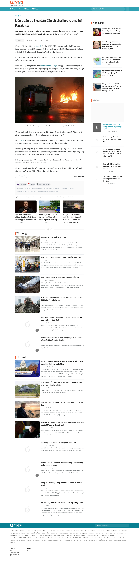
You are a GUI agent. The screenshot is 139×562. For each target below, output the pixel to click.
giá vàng (28, 530)
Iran (119, 530)
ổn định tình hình (53, 191)
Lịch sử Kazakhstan (54, 188)
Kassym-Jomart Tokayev (49, 66)
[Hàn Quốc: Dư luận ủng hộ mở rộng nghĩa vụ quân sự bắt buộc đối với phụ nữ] (27, 304)
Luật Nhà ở (68, 537)
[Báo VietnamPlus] (43, 303)
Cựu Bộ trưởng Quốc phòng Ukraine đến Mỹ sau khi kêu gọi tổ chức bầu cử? (25, 217)
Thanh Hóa (76, 530)
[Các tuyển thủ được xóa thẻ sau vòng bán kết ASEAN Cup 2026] (97, 179)
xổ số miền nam (74, 533)
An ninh (38, 46)
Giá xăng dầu (45, 533)
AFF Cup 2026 (83, 533)
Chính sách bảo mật (14, 554)
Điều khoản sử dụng (14, 552)
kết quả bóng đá (63, 533)
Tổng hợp (29, 551)
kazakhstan (20, 188)
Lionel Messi (109, 533)
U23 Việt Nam (14, 530)
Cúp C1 (13, 540)
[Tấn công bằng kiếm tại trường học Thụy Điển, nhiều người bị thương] (49, 207)
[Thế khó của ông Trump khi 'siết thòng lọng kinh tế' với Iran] (27, 409)
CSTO (45, 188)
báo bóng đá (102, 537)
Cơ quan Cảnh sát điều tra (18, 533)
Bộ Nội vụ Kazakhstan (23, 191)
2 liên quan (50, 343)
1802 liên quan (52, 428)
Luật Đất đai (97, 535)
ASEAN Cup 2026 (77, 537)
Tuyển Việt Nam (124, 537)
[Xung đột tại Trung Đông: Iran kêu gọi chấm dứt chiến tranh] (27, 490)
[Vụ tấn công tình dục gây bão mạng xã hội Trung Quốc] (27, 510)
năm (28, 533)
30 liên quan (51, 407)
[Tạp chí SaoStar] (104, 36)
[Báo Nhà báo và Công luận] (41, 222)
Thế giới (18, 16)
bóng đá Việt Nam (87, 535)
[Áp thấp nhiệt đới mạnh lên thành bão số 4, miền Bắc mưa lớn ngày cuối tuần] (97, 60)
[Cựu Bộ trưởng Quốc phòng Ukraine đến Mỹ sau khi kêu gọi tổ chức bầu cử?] (26, 207)
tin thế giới (52, 530)
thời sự (104, 535)
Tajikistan (32, 184)
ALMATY (27, 188)
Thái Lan (98, 533)
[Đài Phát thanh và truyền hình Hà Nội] (105, 144)
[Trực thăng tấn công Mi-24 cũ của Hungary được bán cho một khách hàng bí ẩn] (27, 389)
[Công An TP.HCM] (104, 159)
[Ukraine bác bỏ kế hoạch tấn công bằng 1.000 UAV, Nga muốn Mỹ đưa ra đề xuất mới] (27, 429)
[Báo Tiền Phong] (17, 222)
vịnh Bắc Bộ (111, 535)
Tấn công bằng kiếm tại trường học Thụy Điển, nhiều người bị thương (48, 217)
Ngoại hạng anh (68, 540)
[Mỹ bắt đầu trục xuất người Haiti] (27, 244)
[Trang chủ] (16, 3)
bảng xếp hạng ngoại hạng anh (30, 535)
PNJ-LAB (45, 530)
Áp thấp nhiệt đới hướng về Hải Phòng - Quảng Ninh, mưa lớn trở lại (112, 73)
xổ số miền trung (36, 530)
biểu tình (33, 191)
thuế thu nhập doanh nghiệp (64, 530)
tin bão (85, 540)
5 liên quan (51, 280)
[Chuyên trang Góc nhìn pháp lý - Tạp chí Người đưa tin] (103, 93)
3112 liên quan (51, 323)
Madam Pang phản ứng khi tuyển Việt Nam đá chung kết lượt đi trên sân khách (111, 31)
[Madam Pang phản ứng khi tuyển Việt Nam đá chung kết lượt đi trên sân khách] (97, 32)
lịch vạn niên (57, 535)
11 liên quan (51, 445)
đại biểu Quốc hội (35, 533)
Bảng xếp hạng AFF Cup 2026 (18, 537)
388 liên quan (52, 488)
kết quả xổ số (91, 530)
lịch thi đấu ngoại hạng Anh (23, 540)
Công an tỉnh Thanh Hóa (120, 533)
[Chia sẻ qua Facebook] (16, 176)
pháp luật (83, 530)
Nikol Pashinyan (42, 191)
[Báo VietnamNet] (43, 428)
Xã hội (111, 540)
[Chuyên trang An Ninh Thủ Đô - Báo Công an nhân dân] (64, 225)
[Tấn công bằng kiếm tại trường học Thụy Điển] (27, 449)
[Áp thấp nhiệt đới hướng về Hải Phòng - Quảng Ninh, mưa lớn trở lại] (97, 74)
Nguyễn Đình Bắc (59, 537)
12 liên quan (111, 144)
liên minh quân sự (37, 188)
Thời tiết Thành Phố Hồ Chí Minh (36, 537)
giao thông (91, 533)
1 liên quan (51, 240)
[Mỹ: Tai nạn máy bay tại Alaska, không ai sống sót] (27, 284)
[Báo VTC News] (104, 64)
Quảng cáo (12, 556)
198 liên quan (39, 40)
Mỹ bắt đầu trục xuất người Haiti (53, 237)
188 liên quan (110, 158)
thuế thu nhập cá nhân (46, 535)
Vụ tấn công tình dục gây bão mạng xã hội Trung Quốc (62, 503)
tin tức (22, 530)
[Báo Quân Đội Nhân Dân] (43, 367)
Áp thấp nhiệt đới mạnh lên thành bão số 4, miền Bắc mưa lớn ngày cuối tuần (111, 60)
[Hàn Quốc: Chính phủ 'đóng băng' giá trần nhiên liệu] (27, 264)
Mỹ (103, 533)
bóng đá (124, 530)
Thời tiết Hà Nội (93, 540)
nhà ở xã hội (54, 533)
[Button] (127, 9)
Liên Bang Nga (23, 184)
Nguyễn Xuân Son (103, 540)
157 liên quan (111, 183)
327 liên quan (51, 468)
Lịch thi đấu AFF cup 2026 (39, 540)
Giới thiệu (12, 551)
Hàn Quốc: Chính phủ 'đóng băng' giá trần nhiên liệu (61, 257)
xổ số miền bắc (76, 535)
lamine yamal (77, 540)
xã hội (22, 140)
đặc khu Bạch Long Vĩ (112, 537)
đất (63, 535)
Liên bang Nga (49, 537)
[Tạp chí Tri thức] (18, 40)
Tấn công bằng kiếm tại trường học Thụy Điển (58, 443)
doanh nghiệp (100, 530)
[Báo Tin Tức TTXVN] (42, 240)
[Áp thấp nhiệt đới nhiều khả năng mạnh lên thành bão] (97, 140)
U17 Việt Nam (87, 537)
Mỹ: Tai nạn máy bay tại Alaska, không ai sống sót (60, 278)
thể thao (68, 535)
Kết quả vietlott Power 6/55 (55, 540)
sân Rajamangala (15, 535)
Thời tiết (94, 537)
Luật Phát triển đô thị (111, 530)
